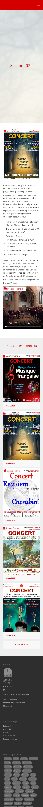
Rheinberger (9, 799)
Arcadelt (8, 758)
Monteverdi (9, 791)
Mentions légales (10, 699)
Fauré (33, 775)
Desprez (17, 771)
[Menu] (38, 5)
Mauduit (26, 787)
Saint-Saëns (29, 799)
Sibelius (18, 803)
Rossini (19, 799)
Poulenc (8, 795)
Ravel (33, 795)
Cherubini (16, 763)
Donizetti (8, 775)
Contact (6, 732)
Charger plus (21, 644)
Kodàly (7, 783)
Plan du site (8, 706)
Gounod (23, 779)
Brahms (24, 758)
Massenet (17, 787)
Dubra (16, 775)
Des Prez (8, 771)
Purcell (16, 795)
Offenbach (19, 791)
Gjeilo (7, 779)
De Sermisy (28, 767)
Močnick (35, 787)
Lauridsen (16, 783)
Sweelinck (27, 803)
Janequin (32, 779)
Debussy (8, 767)
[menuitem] (38, 5)
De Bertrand (27, 763)
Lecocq (25, 783)
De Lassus (17, 767)
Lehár (33, 783)
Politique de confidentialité (14, 703)
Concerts (7, 729)
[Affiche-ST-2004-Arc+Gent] (21, 154)
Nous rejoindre (9, 736)
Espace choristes (10, 739)
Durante (25, 775)
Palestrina (29, 791)
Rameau (25, 795)
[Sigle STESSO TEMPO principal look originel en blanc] (17, 5)
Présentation (8, 726)
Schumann (8, 803)
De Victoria (27, 771)
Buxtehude (33, 758)
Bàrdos (7, 763)
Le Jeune (8, 787)
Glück (14, 779)
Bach (16, 758)
